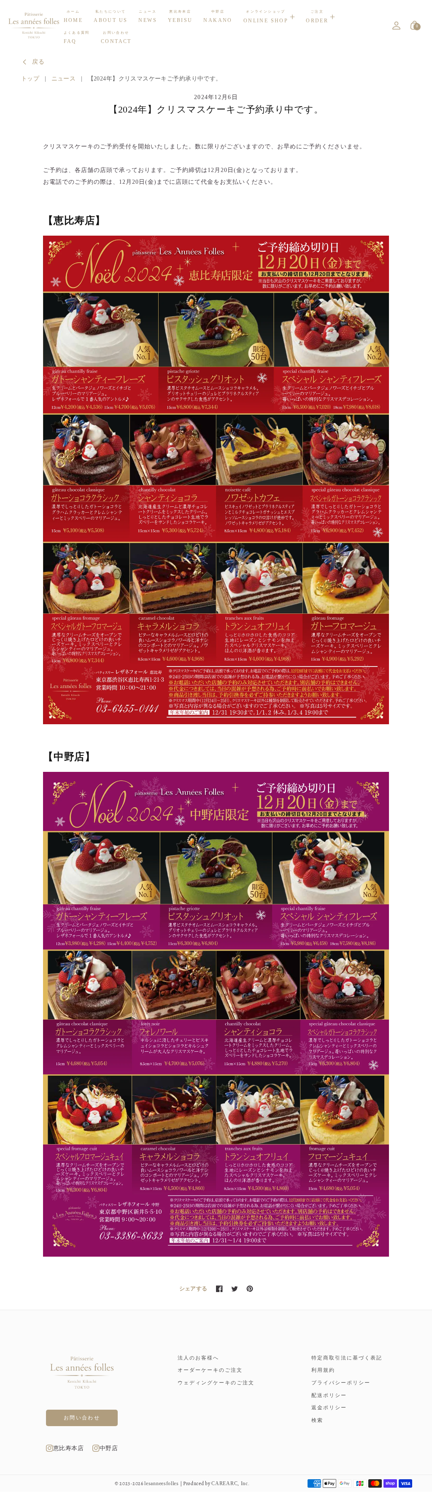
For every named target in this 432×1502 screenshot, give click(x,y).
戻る (38, 61)
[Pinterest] (249, 1288)
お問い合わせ (82, 1418)
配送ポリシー (329, 1395)
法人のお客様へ (198, 1358)
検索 (317, 1420)
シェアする (193, 1288)
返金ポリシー (329, 1408)
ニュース (63, 78)
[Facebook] (219, 1288)
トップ (30, 78)
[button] (269, 17)
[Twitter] (234, 1288)
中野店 (109, 1448)
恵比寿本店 (68, 1448)
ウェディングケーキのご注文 (216, 1383)
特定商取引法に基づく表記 (346, 1358)
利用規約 (323, 1370)
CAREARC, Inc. (230, 1483)
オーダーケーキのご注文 (210, 1370)
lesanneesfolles (161, 1483)
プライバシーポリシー (340, 1383)
